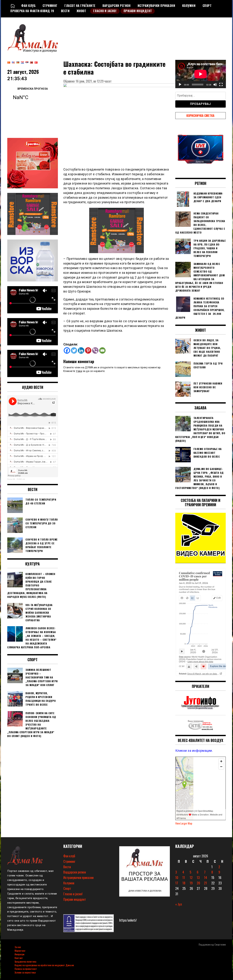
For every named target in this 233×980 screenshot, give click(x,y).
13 (198, 877)
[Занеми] (215, 84)
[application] (200, 74)
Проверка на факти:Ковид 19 (32, 11)
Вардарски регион (116, 5)
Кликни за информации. (194, 750)
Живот (81, 11)
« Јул (178, 904)
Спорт (207, 5)
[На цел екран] (221, 84)
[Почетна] (13, 5)
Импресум (19, 954)
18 (183, 883)
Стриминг (50, 5)
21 (205, 883)
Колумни (189, 5)
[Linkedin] (81, 350)
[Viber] (95, 350)
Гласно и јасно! (105, 11)
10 (176, 877)
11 (183, 877)
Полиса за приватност (26, 969)
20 (198, 883)
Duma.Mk (11, 479)
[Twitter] (74, 350)
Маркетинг (20, 950)
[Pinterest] (88, 350)
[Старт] (180, 84)
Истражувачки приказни (156, 5)
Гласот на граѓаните (80, 5)
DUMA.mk (21, 479)
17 (176, 883)
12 (191, 877)
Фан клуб (28, 5)
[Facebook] (67, 350)
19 (191, 883)
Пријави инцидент (138, 11)
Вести (65, 11)
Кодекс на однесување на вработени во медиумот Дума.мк (44, 965)
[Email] (102, 350)
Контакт (19, 958)
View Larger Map (183, 823)
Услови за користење (25, 972)
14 (205, 877)
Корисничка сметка (200, 115)
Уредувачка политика (25, 961)
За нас (18, 947)
